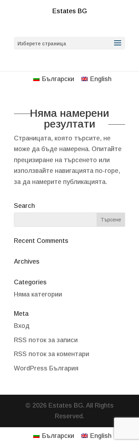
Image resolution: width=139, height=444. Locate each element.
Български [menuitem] (58, 79)
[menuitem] (54, 78)
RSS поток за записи (46, 340)
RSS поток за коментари (51, 354)
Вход (22, 325)
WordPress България (46, 368)
